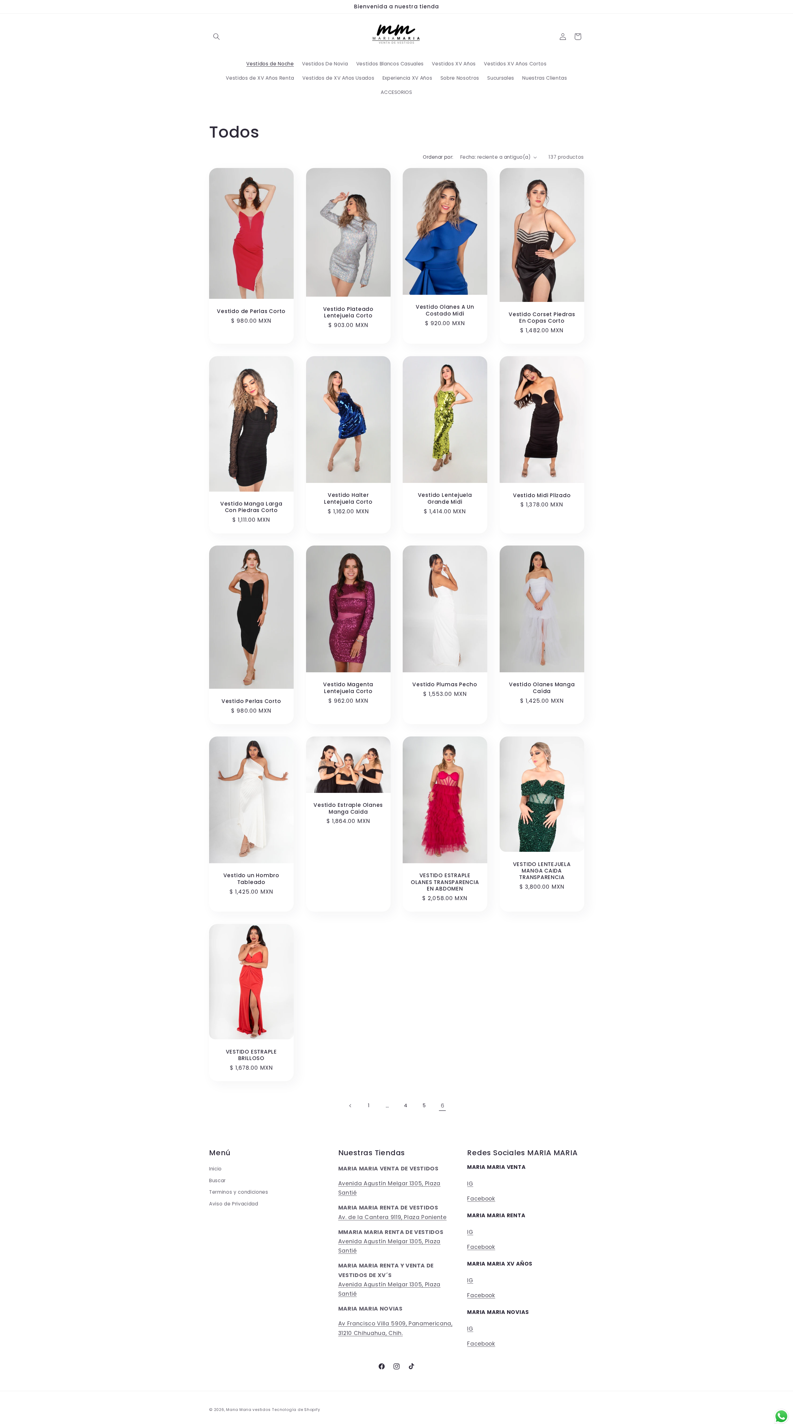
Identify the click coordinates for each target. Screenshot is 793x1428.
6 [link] (443, 1105)
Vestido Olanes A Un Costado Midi (445, 310)
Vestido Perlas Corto (251, 701)
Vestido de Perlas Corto (251, 311)
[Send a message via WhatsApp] (781, 1416)
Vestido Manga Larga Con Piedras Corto (251, 507)
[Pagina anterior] (350, 1105)
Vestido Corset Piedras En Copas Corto (542, 317)
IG (470, 1183)
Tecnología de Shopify (296, 1409)
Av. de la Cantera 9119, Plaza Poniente (392, 1217)
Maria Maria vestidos (248, 1409)
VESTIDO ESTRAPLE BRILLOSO (251, 1055)
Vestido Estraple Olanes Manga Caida (348, 808)
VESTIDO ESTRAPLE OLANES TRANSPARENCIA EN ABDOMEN (445, 882)
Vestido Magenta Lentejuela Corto (348, 688)
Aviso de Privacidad (233, 1203)
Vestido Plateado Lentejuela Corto (348, 312)
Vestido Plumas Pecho (444, 685)
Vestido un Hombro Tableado (251, 879)
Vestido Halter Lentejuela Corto (348, 498)
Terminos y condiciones (238, 1192)
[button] (216, 36)
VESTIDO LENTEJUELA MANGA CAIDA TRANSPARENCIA (542, 871)
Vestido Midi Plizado (542, 495)
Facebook (481, 1198)
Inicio (215, 1168)
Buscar (217, 1180)
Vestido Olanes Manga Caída (542, 688)
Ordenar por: (438, 157)
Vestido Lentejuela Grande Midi (445, 498)
